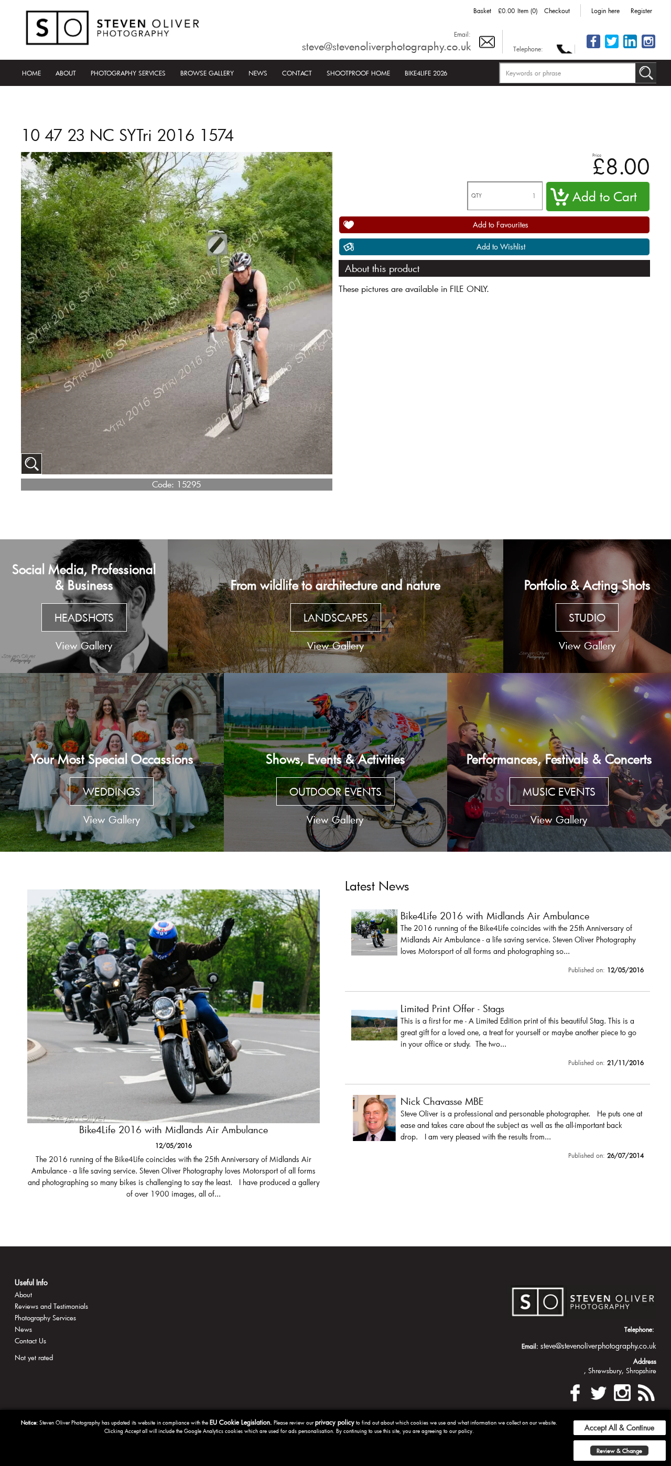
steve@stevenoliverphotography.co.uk (386, 46)
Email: (462, 34)
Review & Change (619, 1450)
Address (644, 1361)
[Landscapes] (335, 606)
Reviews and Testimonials (51, 1306)
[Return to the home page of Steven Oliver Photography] (113, 25)
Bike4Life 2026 (426, 73)
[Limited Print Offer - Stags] (497, 1037)
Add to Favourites (500, 225)
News (257, 73)
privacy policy (334, 1422)
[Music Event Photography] (559, 762)
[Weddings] (112, 762)
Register (641, 10)
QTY (476, 195)
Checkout (557, 10)
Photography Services (128, 73)
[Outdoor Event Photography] (336, 762)
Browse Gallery (207, 73)
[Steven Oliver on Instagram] (622, 1391)
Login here (605, 10)
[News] (645, 1391)
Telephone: (528, 49)
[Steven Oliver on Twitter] (598, 1391)
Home (31, 73)
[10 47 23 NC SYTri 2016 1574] (31, 463)
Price (596, 155)
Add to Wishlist (501, 247)
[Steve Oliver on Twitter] (612, 47)
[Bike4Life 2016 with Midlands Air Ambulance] (173, 1049)
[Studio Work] (587, 606)
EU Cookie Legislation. (241, 1422)
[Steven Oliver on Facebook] (575, 1391)
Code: (163, 484)
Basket (482, 10)
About (66, 73)
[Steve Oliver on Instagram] (648, 47)
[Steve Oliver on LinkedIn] (630, 47)
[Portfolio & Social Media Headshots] (84, 606)
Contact (297, 73)
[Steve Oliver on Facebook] (593, 47)
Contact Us (30, 1341)
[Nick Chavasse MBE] (497, 1129)
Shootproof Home (358, 73)
